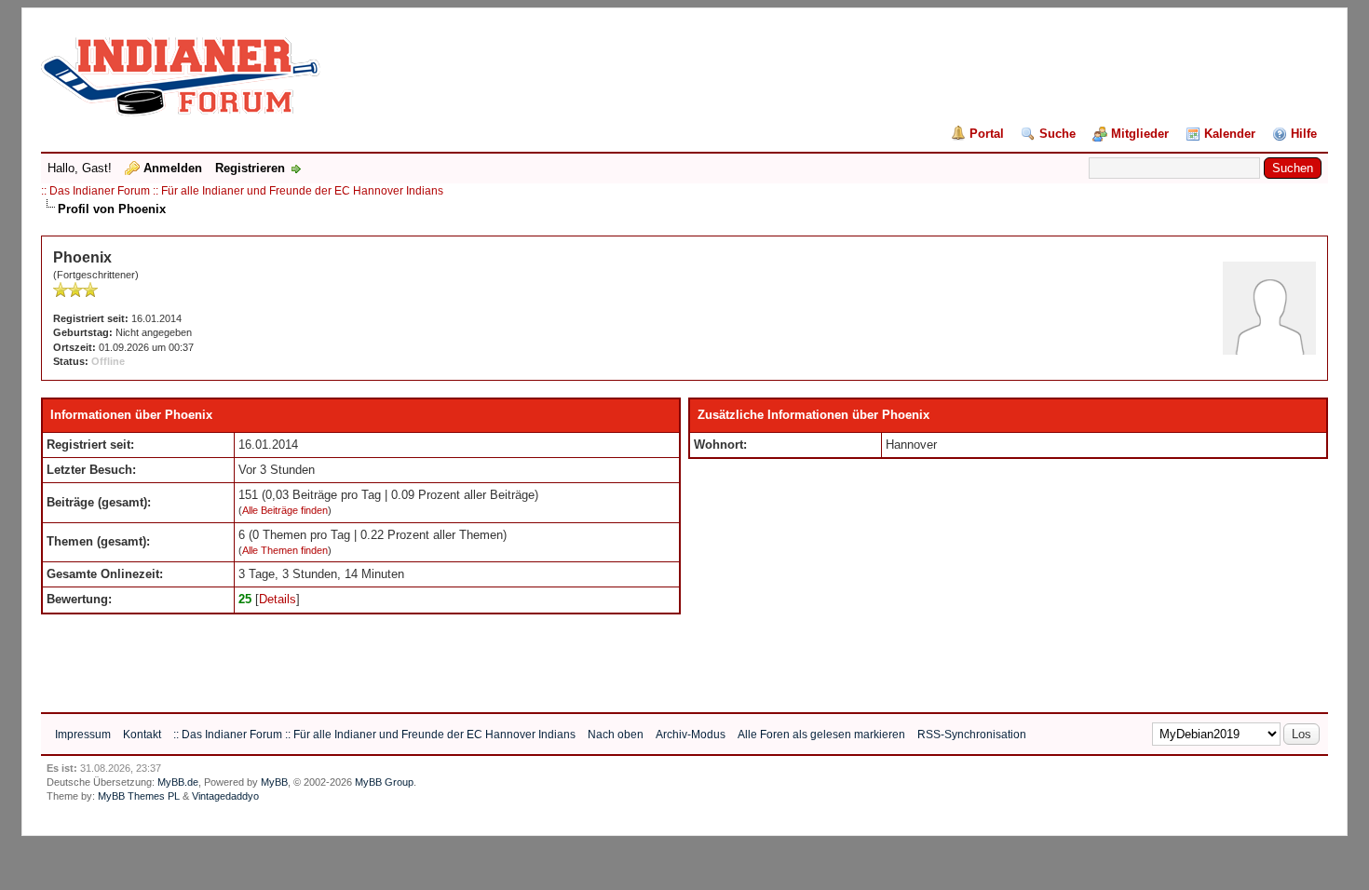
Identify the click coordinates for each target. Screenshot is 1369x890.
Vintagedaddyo (225, 796)
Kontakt (142, 734)
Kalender (1229, 134)
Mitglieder (1140, 134)
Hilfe (1304, 134)
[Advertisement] (380, 656)
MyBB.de (177, 782)
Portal (986, 134)
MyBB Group (384, 782)
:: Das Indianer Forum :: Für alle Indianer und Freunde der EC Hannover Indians (242, 190)
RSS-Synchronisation (971, 734)
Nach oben (616, 734)
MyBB (274, 782)
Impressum (83, 734)
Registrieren (250, 168)
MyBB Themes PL (139, 796)
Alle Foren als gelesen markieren (821, 734)
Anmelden (172, 168)
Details (277, 599)
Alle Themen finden (285, 550)
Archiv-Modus (690, 734)
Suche (1057, 134)
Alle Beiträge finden (285, 510)
